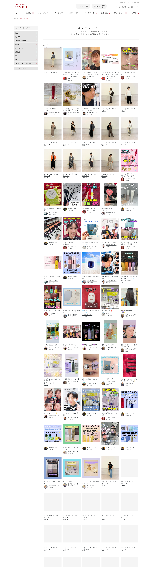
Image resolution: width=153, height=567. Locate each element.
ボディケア (74, 13)
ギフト (134, 13)
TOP (15, 18)
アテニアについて (125, 2)
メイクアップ (89, 13)
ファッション (119, 13)
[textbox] (125, 7)
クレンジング (43, 13)
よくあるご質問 (135, 2)
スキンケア (59, 13)
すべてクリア (21, 68)
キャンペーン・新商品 (22, 13)
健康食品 (104, 13)
